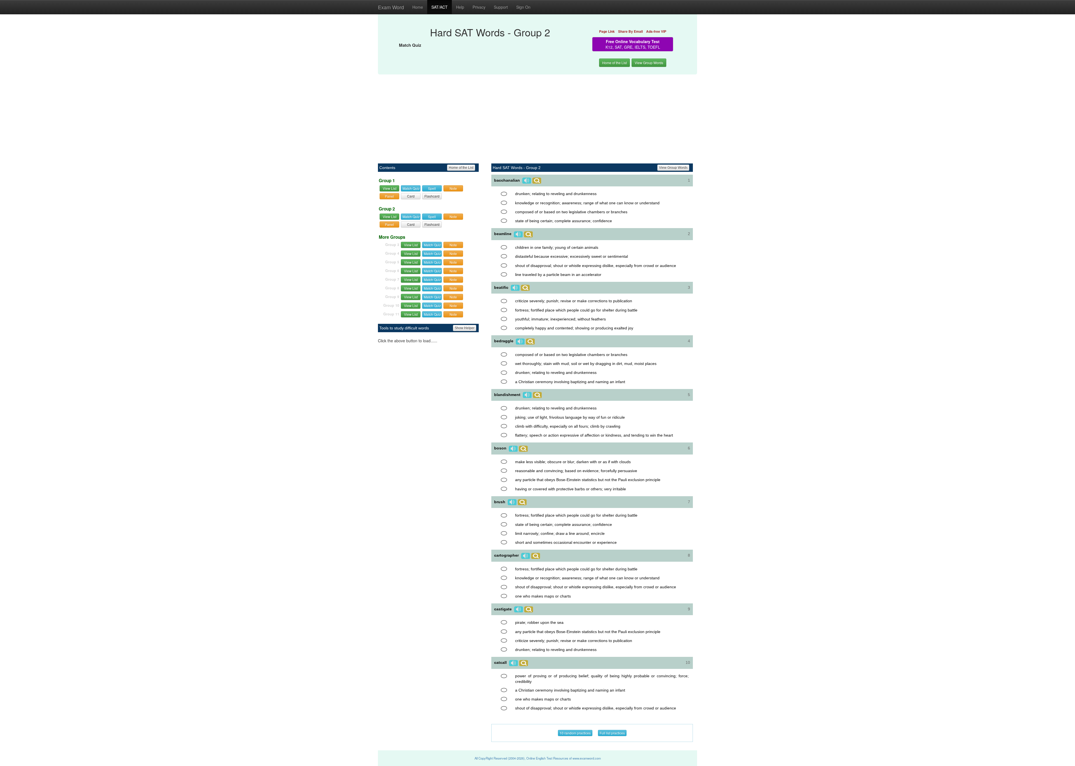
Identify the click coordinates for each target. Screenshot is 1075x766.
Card (411, 196)
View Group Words (649, 62)
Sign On (523, 7)
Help (460, 7)
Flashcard (432, 196)
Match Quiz (411, 188)
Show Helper (465, 328)
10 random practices (575, 732)
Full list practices (612, 732)
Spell (432, 188)
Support (501, 7)
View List (389, 188)
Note (453, 188)
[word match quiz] (503, 194)
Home (417, 7)
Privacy (479, 7)
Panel (389, 196)
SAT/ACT (439, 7)
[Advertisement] (537, 116)
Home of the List (614, 62)
